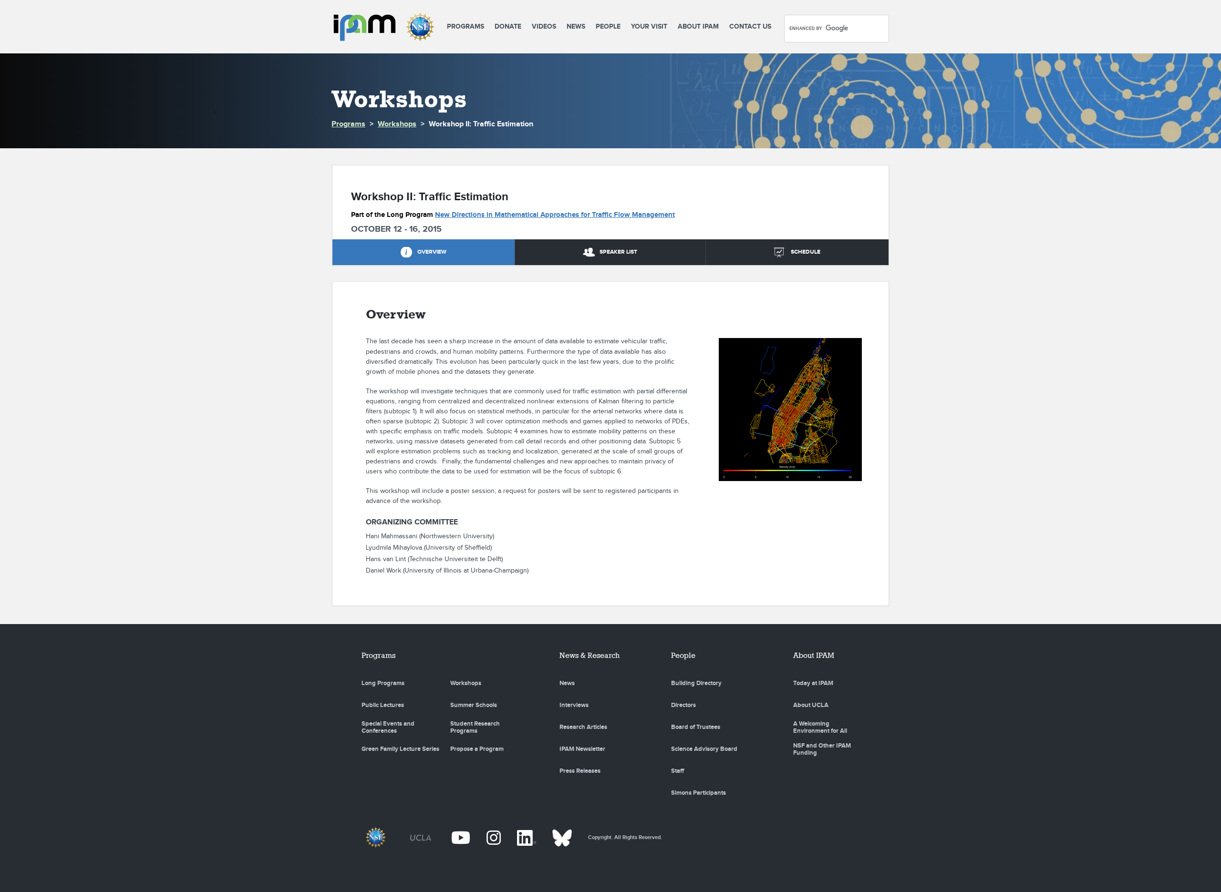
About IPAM (698, 26)
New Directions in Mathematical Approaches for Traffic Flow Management (555, 214)
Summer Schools (473, 705)
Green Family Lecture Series (400, 749)
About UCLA (810, 705)
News (576, 26)
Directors (683, 705)
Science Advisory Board (704, 749)
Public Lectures (383, 705)
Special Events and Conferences (388, 727)
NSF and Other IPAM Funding (822, 749)
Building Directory (696, 683)
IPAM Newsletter (582, 749)
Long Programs (383, 683)
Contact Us (750, 26)
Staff (677, 771)
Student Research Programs (475, 727)
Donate (508, 26)
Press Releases (579, 771)
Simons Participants (698, 793)
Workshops (397, 124)
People (608, 26)
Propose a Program (477, 749)
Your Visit (649, 26)
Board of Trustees (695, 727)
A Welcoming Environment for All (820, 727)
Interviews (574, 705)
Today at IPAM (813, 683)
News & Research (589, 655)
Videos (544, 26)
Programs (465, 26)
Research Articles (583, 727)
